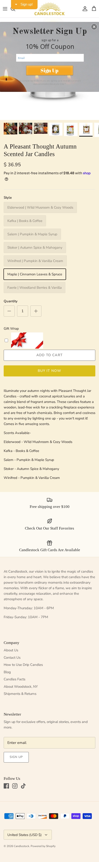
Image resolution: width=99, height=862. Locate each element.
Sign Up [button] (49, 70)
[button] (94, 26)
